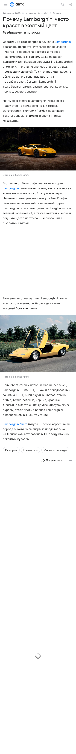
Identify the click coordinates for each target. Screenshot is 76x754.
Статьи (57, 13)
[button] (38, 149)
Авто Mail (42, 13)
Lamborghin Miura (15, 424)
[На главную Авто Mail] (19, 4)
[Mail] (12, 4)
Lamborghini (63, 42)
